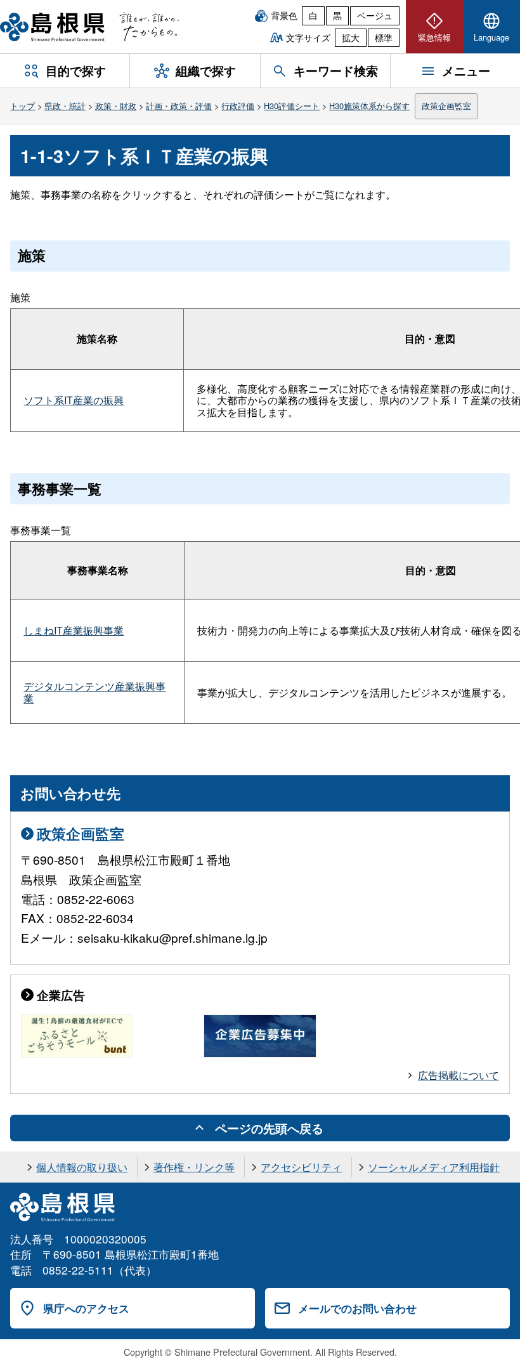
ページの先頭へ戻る (269, 1128)
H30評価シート (292, 106)
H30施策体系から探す (369, 106)
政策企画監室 (446, 106)
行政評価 (237, 106)
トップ (22, 106)
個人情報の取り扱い (81, 1167)
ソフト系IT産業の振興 (73, 400)
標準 (384, 37)
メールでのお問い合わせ (357, 1308)
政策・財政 (115, 106)
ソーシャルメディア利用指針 (434, 1167)
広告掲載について (458, 1075)
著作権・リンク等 (194, 1167)
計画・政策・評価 (179, 106)
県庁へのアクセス (86, 1308)
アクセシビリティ (301, 1167)
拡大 (351, 37)
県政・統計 (65, 106)
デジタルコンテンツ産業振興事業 (94, 692)
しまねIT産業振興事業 (73, 630)
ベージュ (375, 15)
